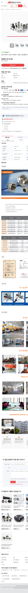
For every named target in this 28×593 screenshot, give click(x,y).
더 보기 (2, 564)
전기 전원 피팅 (16, 559)
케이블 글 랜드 (18, 9)
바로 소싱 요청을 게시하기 (16, 484)
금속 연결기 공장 (22, 575)
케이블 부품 (13, 9)
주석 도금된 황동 (5, 578)
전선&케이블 (3, 559)
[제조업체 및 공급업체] (14, 2)
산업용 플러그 (16, 562)
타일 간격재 (3, 557)
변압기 (2, 562)
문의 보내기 (13, 65)
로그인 (17, 131)
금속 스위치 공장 (5, 575)
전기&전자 (7, 9)
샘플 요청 (24, 68)
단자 (14, 557)
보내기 (13, 482)
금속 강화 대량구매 (16, 578)
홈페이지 (2, 9)
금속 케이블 (14, 575)
